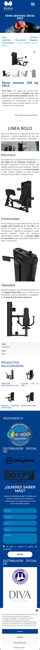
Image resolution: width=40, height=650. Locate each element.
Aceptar (20, 631)
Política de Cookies (19, 647)
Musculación (20, 40)
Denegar (20, 637)
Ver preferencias (20, 643)
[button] (37, 610)
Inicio (4, 37)
